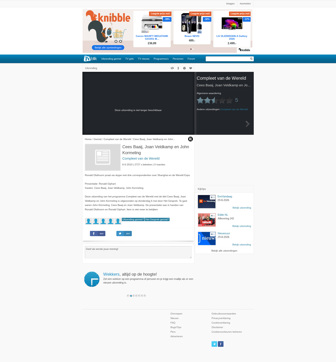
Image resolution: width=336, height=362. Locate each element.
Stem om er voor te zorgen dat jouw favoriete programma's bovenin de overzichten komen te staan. (150, 278)
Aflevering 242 (226, 218)
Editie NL (223, 214)
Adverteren (176, 336)
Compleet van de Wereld (141, 158)
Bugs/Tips (175, 327)
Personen (178, 58)
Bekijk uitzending (242, 207)
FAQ (172, 322)
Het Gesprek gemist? (157, 219)
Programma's (161, 58)
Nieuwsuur (224, 233)
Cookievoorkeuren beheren (227, 332)
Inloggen (230, 3)
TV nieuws (143, 58)
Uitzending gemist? (133, 219)
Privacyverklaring (221, 318)
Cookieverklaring (221, 322)
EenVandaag (225, 196)
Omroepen (176, 313)
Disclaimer (217, 327)
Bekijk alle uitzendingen (224, 250)
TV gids (129, 58)
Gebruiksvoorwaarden (224, 313)
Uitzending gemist (111, 58)
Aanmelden (245, 3)
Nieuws (174, 318)
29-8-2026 (223, 200)
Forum (191, 58)
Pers (173, 332)
